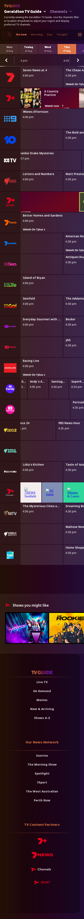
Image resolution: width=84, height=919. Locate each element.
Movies (42, 700)
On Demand (42, 691)
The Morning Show (42, 764)
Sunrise (42, 755)
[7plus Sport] (42, 883)
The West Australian (42, 791)
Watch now (52, 106)
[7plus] (42, 842)
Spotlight (42, 773)
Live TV (42, 682)
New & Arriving (42, 709)
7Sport (42, 782)
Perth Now (42, 800)
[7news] (42, 856)
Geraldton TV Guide (23, 12)
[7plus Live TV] (42, 870)
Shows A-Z (42, 718)
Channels (58, 12)
